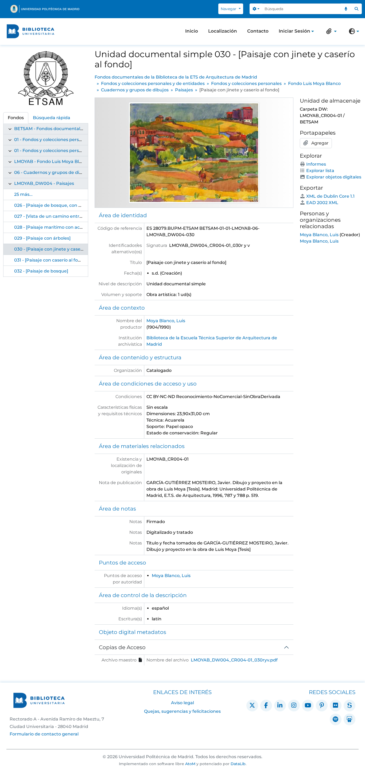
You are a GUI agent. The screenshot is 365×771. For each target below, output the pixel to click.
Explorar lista (320, 170)
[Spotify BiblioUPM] (335, 719)
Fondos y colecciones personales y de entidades (153, 83)
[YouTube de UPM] (308, 705)
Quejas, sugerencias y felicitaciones (182, 711)
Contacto (258, 31)
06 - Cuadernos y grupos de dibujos (52, 172)
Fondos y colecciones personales (246, 83)
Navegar (229, 8)
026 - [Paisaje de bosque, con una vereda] (59, 205)
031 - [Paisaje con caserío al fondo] (51, 260)
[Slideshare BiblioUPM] (349, 719)
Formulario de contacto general (44, 734)
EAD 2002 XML (322, 202)
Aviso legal (182, 702)
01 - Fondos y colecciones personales (53, 150)
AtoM (190, 763)
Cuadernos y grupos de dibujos (135, 89)
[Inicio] (30, 31)
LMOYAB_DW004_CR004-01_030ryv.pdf (234, 660)
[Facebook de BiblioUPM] (266, 705)
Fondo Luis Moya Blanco (314, 83)
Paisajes (184, 89)
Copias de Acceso (122, 647)
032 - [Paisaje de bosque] (41, 271)
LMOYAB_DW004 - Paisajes (44, 183)
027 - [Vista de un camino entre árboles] (57, 216)
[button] (330, 31)
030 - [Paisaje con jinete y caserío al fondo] (60, 249)
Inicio (191, 31)
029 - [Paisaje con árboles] (42, 238)
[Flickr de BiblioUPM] (335, 705)
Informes (316, 164)
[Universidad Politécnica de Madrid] (45, 9)
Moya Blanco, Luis (165, 320)
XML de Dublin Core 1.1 (330, 196)
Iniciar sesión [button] (294, 31)
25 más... (23, 194)
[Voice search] (346, 8)
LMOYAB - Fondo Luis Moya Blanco (52, 161)
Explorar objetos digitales (333, 177)
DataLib (238, 763)
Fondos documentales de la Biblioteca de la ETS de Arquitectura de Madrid (176, 77)
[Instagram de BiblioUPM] (294, 705)
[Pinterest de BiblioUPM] (322, 705)
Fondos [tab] (16, 117)
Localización (222, 31)
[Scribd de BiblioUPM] (349, 705)
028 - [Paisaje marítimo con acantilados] (57, 227)
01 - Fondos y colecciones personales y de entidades (70, 139)
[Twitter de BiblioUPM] (252, 705)
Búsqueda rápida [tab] (51, 117)
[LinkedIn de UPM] (280, 705)
